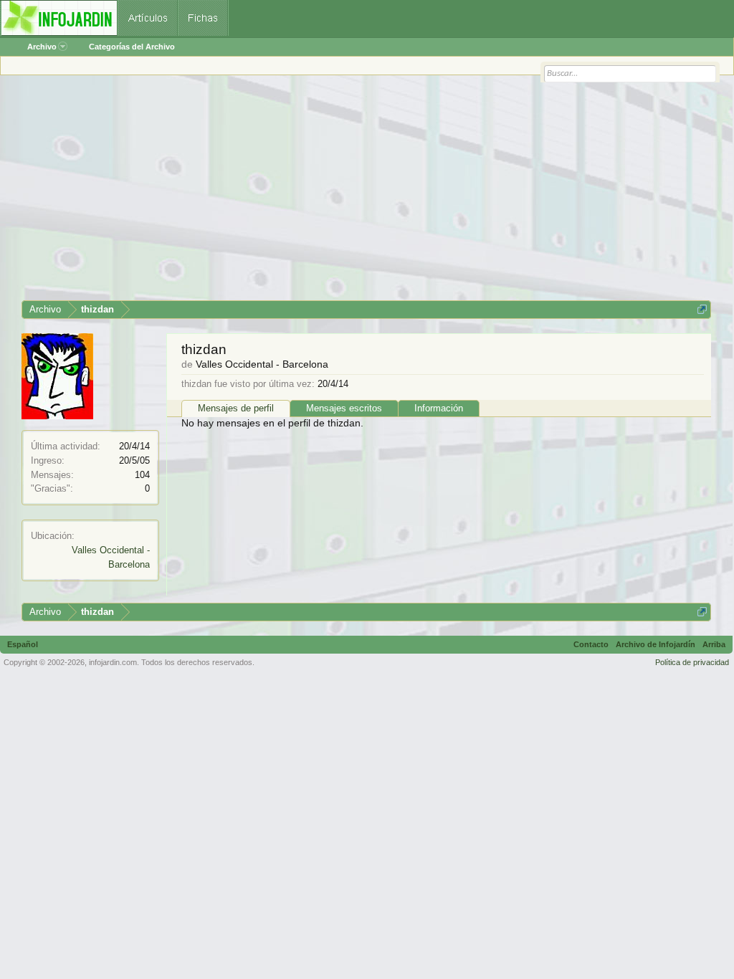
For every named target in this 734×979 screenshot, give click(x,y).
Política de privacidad (692, 662)
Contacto (591, 644)
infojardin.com (113, 662)
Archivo (42, 46)
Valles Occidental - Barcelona (262, 364)
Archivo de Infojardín (655, 644)
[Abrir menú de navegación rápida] (702, 309)
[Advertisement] (366, 192)
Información (438, 408)
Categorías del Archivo (132, 46)
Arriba (713, 644)
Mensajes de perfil (236, 408)
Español (22, 644)
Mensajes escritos (344, 408)
